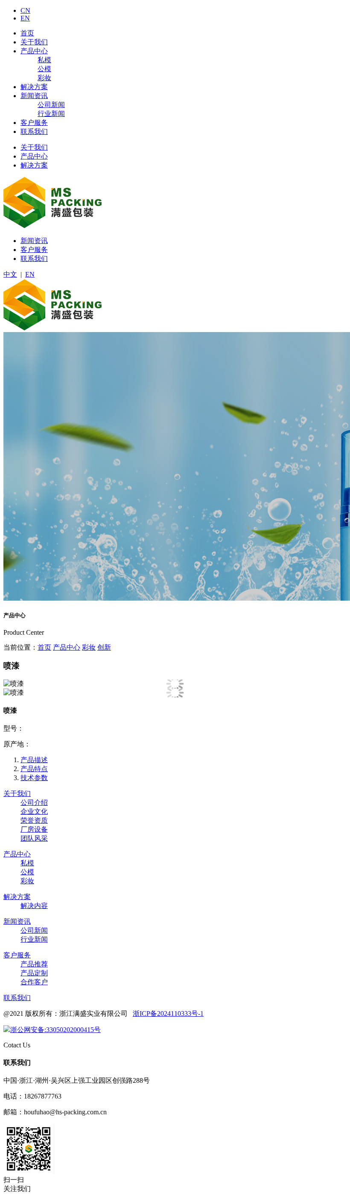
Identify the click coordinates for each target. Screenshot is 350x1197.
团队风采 (34, 838)
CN (25, 10)
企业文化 (34, 811)
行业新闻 (51, 113)
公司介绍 (34, 802)
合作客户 (34, 982)
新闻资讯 (34, 95)
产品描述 (34, 759)
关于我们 (34, 42)
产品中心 (34, 51)
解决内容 (34, 905)
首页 (27, 33)
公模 (44, 68)
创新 (104, 647)
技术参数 (34, 777)
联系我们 (34, 131)
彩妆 (44, 77)
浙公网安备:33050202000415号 (55, 1029)
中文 (10, 274)
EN (25, 18)
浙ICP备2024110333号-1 (168, 1013)
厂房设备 (34, 829)
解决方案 (34, 86)
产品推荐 (34, 964)
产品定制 (34, 973)
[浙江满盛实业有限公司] (52, 225)
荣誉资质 (34, 820)
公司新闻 (51, 104)
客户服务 (34, 122)
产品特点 (34, 768)
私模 (44, 60)
